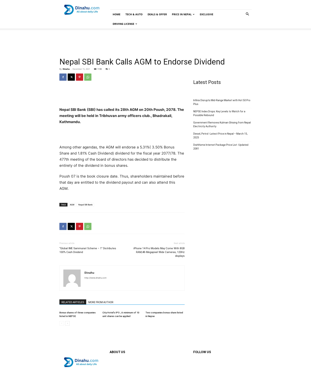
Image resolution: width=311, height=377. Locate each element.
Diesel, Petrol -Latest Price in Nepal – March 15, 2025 (220, 135)
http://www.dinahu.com (95, 278)
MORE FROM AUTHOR (100, 302)
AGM (72, 204)
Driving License (123, 24)
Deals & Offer (157, 14)
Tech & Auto (134, 14)
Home (116, 14)
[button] (247, 14)
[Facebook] (63, 77)
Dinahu (66, 69)
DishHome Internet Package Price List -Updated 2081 (220, 146)
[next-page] (67, 323)
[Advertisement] (155, 41)
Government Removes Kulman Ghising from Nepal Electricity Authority (222, 124)
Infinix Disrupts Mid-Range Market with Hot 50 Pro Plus (221, 102)
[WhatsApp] (87, 77)
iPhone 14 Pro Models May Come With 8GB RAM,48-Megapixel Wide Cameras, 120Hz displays (159, 252)
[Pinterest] (79, 77)
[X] (71, 77)
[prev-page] (61, 323)
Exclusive (206, 14)
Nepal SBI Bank (85, 204)
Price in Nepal (182, 14)
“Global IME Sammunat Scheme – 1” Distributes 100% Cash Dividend (87, 250)
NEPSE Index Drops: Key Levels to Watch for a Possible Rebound (219, 113)
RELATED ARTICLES (73, 302)
